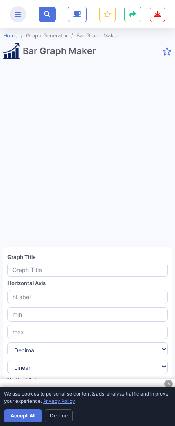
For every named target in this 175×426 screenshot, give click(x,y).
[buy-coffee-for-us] (76, 14)
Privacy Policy (59, 401)
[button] (47, 14)
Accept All (23, 416)
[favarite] (167, 52)
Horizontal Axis (26, 283)
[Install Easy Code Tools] (157, 14)
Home (10, 36)
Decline (59, 416)
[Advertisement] (87, 156)
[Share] (132, 14)
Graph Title (21, 257)
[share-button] (107, 14)
